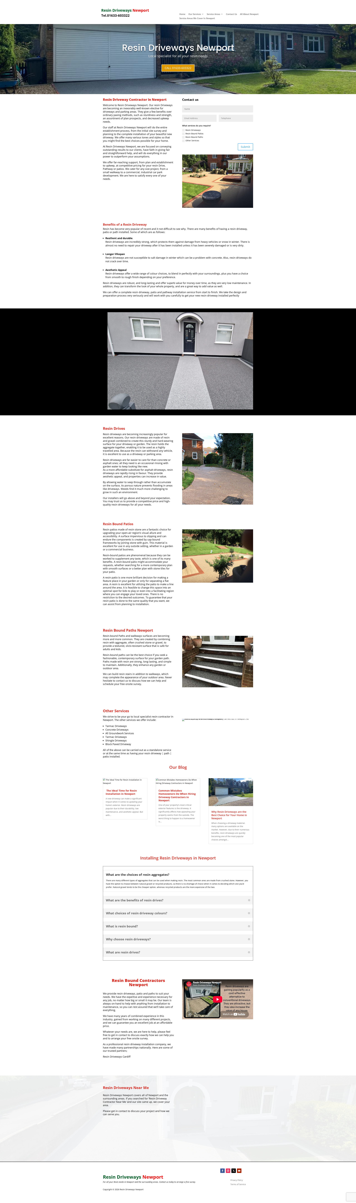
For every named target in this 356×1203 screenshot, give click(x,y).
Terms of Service (238, 1184)
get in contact (119, 1111)
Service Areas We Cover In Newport (197, 18)
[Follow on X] (233, 1170)
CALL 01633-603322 (178, 68)
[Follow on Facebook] (222, 1170)
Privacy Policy (236, 1180)
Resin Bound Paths (194, 137)
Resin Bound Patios (194, 133)
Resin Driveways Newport (178, 47)
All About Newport (249, 14)
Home (182, 14)
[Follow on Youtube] (239, 1170)
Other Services (192, 140)
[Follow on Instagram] (228, 1170)
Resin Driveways (193, 130)
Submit (245, 147)
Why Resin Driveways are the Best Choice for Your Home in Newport (229, 815)
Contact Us (231, 14)
